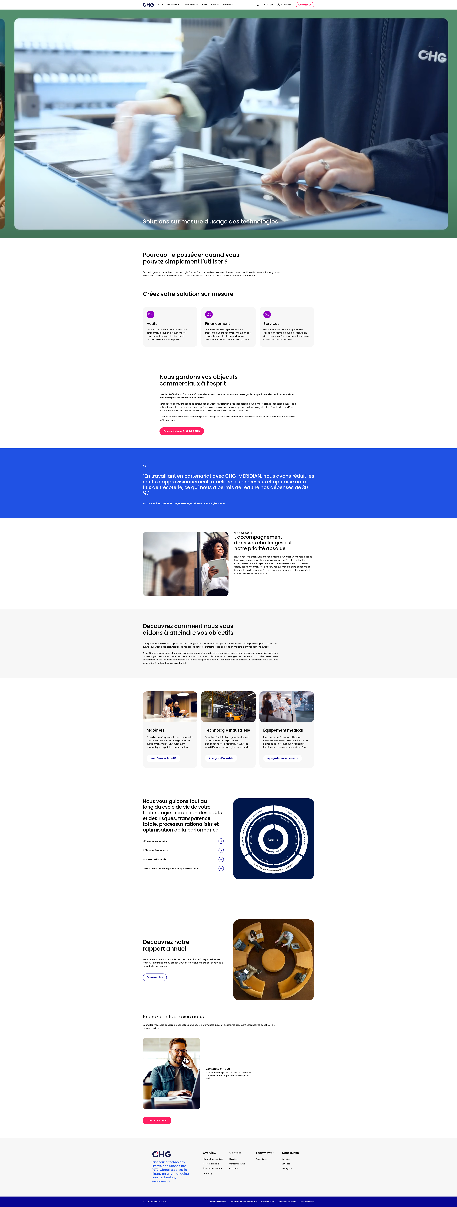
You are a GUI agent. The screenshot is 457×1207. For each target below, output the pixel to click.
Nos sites (233, 1159)
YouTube (286, 1163)
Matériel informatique (213, 1159)
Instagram (287, 1168)
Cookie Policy (267, 1201)
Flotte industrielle (211, 1163)
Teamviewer (261, 1159)
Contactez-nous (237, 1163)
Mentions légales (218, 1201)
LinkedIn (286, 1159)
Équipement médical (212, 1168)
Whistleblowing (307, 1201)
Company (207, 1173)
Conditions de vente (287, 1201)
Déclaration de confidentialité (244, 1201)
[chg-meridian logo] (148, 5)
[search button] (258, 4)
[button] (183, 841)
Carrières (233, 1168)
